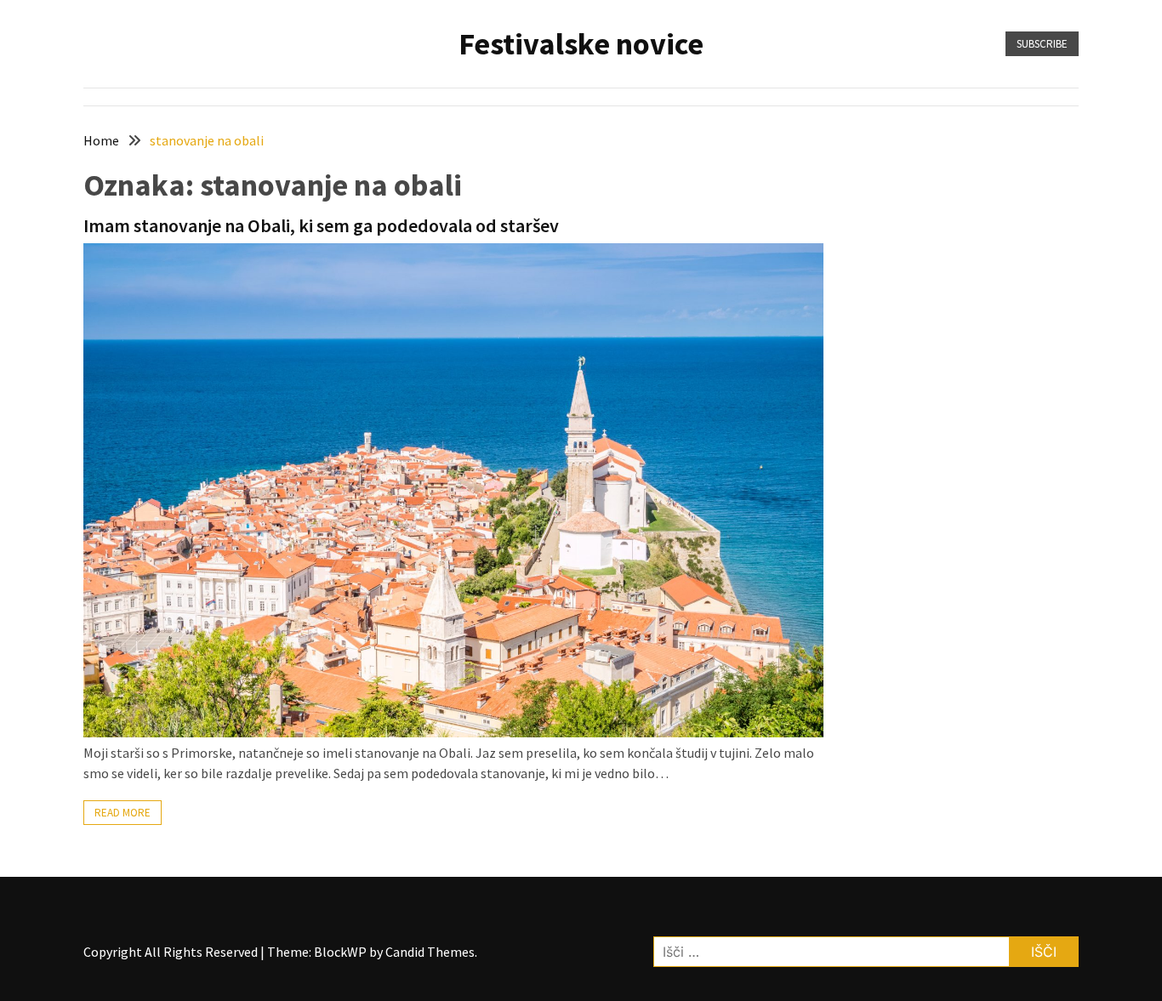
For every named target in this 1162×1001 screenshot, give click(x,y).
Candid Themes (430, 951)
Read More (122, 812)
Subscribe (1042, 44)
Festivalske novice (581, 44)
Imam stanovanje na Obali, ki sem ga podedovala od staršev (321, 225)
